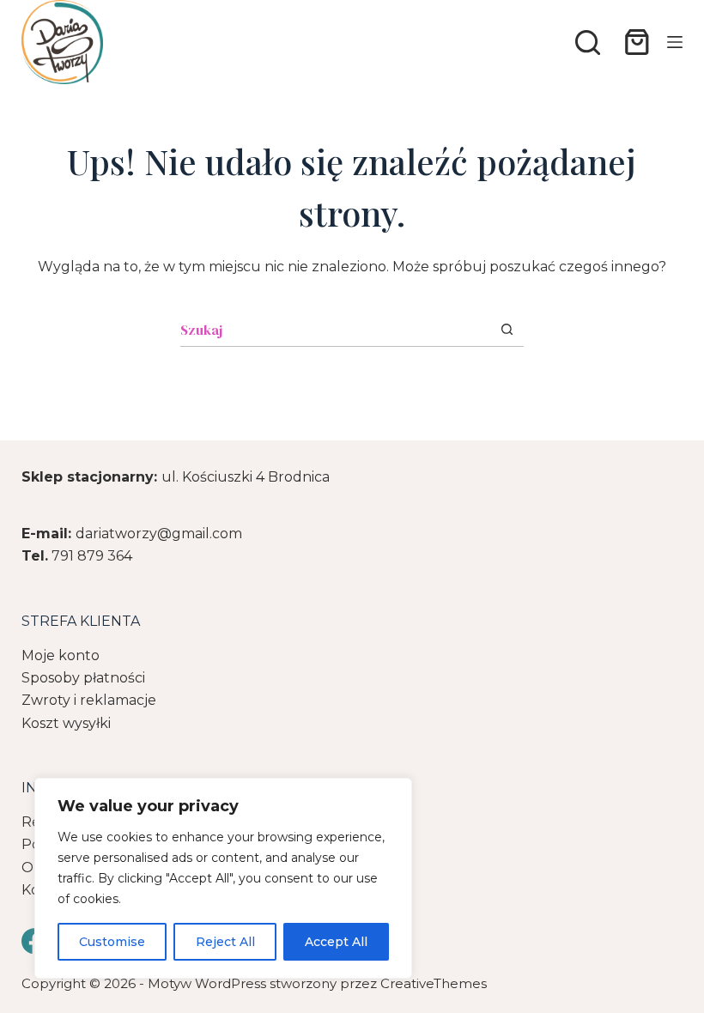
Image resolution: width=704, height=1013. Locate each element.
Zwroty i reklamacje (88, 700)
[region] (223, 878)
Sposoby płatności (83, 678)
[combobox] (335, 329)
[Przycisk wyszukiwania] (507, 329)
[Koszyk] (633, 42)
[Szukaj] (587, 42)
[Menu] (675, 42)
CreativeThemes (433, 983)
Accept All (336, 941)
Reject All (225, 941)
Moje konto (60, 655)
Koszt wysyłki (66, 723)
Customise (112, 941)
